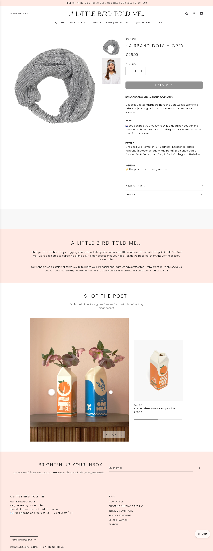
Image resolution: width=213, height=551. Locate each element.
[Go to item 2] (110, 392)
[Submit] (199, 468)
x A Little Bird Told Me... (53, 547)
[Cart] (201, 13)
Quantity (130, 64)
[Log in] (194, 13)
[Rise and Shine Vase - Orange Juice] (158, 370)
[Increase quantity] (141, 71)
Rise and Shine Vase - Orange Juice (154, 408)
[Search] (186, 13)
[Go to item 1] (51, 392)
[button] (106, 434)
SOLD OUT (131, 39)
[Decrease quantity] (129, 71)
